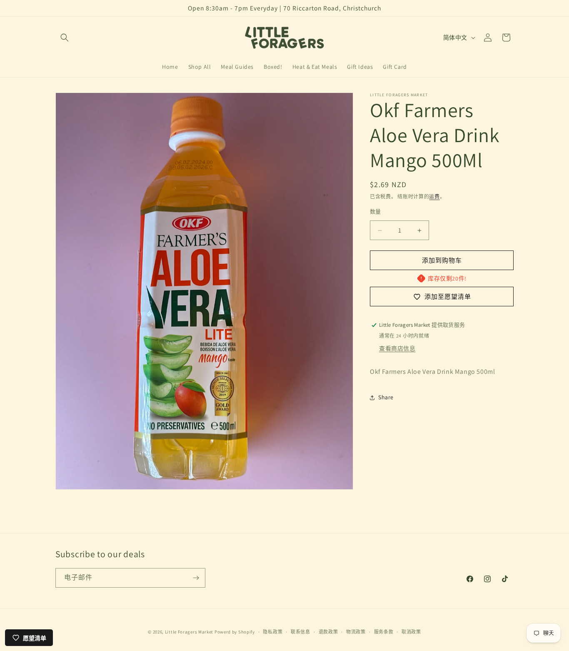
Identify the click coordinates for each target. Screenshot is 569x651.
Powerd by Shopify (235, 632)
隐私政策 (272, 632)
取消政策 (411, 632)
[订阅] (196, 578)
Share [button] (386, 397)
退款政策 (328, 632)
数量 (375, 211)
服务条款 (384, 632)
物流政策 (356, 632)
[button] (64, 37)
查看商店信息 (397, 348)
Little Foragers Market (189, 632)
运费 (434, 196)
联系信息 (300, 632)
